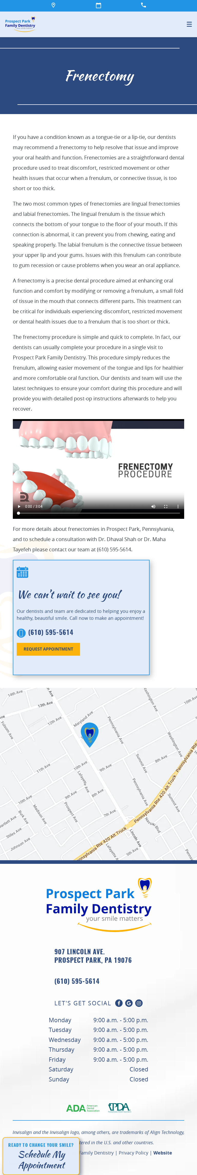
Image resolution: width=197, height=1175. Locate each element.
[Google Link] (129, 1003)
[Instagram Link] (139, 1003)
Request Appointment (48, 649)
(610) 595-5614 (50, 633)
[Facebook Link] (119, 1003)
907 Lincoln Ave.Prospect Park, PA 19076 (93, 956)
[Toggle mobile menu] (189, 24)
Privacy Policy (133, 1153)
